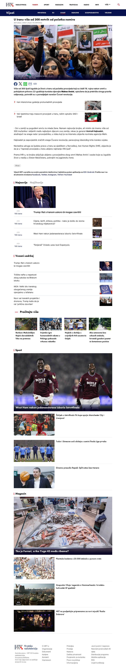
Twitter (44, 175)
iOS (85, 172)
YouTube (67, 175)
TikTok (60, 175)
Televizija (73, 5)
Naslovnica (21, 5)
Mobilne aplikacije (98, 657)
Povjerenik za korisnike (76, 657)
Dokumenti (46, 652)
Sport (46, 5)
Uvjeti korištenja (97, 663)
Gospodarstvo (92, 13)
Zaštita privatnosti (74, 654)
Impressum (46, 660)
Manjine (75, 13)
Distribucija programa (100, 654)
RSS (93, 660)
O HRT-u (45, 646)
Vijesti (35, 5)
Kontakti (45, 657)
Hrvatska (42, 13)
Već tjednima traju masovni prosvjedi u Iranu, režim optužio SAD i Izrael (47, 115)
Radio (86, 5)
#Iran (17, 166)
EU (53, 13)
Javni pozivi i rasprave (100, 646)
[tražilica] (119, 4)
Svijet (62, 13)
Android (90, 172)
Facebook (36, 175)
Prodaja (70, 649)
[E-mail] (30, 84)
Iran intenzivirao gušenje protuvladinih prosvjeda (39, 102)
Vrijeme (108, 13)
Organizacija (47, 649)
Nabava (70, 652)
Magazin (59, 5)
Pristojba (70, 646)
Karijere (45, 654)
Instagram (51, 175)
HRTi (97, 5)
